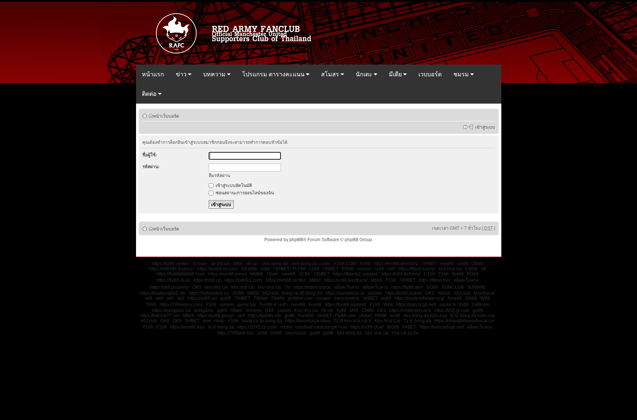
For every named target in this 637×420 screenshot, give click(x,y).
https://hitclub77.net (159, 315)
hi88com (481, 304)
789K (151, 304)
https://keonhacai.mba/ (307, 320)
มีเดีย (396, 74)
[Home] (237, 52)
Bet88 (458, 274)
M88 (237, 263)
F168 (443, 274)
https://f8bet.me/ (434, 280)
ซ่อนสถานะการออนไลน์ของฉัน (244, 192)
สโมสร (331, 74)
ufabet (365, 315)
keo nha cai (450, 268)
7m (287, 287)
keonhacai (484, 293)
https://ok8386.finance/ (171, 268)
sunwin (364, 268)
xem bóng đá (275, 263)
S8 (483, 268)
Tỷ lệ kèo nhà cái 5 (352, 320)
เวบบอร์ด (430, 74)
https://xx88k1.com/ (243, 280)
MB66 (315, 280)
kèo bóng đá (349, 333)
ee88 (395, 315)
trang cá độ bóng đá (302, 293)
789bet (261, 298)
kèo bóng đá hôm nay (425, 315)
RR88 (348, 268)
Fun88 (315, 304)
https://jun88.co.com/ (217, 268)
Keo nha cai (306, 310)
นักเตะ (365, 74)
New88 (455, 298)
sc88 (265, 268)
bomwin (254, 310)
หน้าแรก (153, 74)
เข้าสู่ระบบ (484, 127)
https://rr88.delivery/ (401, 274)
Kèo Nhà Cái (387, 320)
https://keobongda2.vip (162, 293)
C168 (429, 274)
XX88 (364, 263)
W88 (388, 304)
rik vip (327, 310)
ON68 (477, 263)
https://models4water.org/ (419, 298)
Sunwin (200, 263)
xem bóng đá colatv (310, 263)
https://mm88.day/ (187, 327)
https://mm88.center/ (286, 280)
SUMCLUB (453, 287)
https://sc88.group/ (216, 315)
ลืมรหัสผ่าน (219, 175)
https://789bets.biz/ (235, 333)
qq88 (386, 298)
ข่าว (182, 74)
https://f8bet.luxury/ (416, 268)
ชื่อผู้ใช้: (149, 154)
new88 (447, 263)
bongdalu (203, 310)
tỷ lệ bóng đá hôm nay (472, 315)
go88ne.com (300, 298)
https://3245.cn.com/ (257, 327)
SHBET (429, 263)
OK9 (196, 287)
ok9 (391, 268)
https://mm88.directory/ (396, 263)
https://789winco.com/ (181, 304)
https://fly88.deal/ (173, 280)
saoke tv (447, 304)
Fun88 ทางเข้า (274, 304)
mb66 (286, 327)
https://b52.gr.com (451, 310)
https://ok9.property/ (169, 287)
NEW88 (249, 268)
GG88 (276, 333)
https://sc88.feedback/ (346, 280)
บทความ (215, 74)
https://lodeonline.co (209, 293)
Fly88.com (345, 315)
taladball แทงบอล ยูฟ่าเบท (321, 327)
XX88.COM (345, 263)
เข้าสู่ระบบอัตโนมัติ (233, 185)
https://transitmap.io (345, 293)
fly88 (485, 298)
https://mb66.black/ (312, 287)
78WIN (278, 298)
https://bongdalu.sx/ (171, 310)
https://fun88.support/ (345, 304)
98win (236, 310)
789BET (281, 268)
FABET (409, 327)
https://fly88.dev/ (407, 287)
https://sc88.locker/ (403, 293)
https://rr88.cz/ (207, 280)
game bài (246, 304)
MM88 (256, 274)
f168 (269, 310)
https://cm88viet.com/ (410, 310)
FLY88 (299, 268)
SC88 (304, 274)
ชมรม (461, 74)
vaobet (284, 310)
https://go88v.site (264, 315)
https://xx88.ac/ (202, 298)
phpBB (296, 239)
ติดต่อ (150, 94)
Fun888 (306, 315)
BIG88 (393, 327)
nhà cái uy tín (405, 333)
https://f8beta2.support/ (355, 274)
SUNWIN (476, 287)
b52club (270, 293)
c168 (314, 268)
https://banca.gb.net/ (416, 304)
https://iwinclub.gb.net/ (442, 327)
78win (272, 274)
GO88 (432, 287)
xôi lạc (252, 263)
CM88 (471, 268)
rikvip (219, 320)
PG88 (472, 274)
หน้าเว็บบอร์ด (166, 116)
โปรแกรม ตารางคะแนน (274, 74)
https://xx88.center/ (170, 263)
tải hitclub (220, 263)
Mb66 (376, 280)
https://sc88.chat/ (366, 327)
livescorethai (346, 298)
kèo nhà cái (216, 287)
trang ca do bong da (262, 320)
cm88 (462, 263)
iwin (207, 320)
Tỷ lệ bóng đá (417, 320)
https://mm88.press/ (227, 274)
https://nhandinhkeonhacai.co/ (464, 320)
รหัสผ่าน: (151, 166)
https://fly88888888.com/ (180, 274)
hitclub (444, 293)
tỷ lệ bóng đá (221, 327)
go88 (225, 298)
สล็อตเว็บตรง (465, 280)
